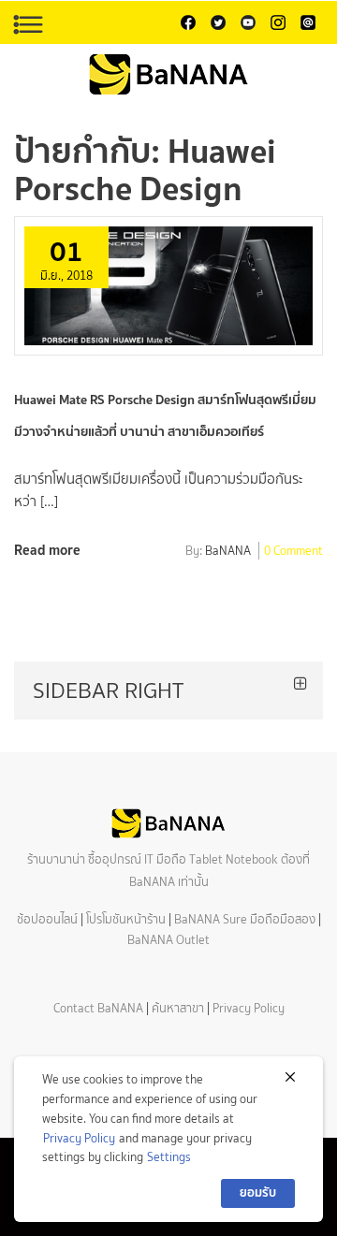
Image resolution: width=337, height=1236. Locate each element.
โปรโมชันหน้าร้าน (126, 919)
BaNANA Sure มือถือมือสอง (244, 919)
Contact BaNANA (98, 1008)
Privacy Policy (248, 1008)
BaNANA (228, 552)
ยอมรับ (258, 1192)
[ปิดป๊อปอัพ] (290, 1077)
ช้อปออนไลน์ (47, 919)
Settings (169, 1157)
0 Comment (293, 552)
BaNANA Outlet (168, 940)
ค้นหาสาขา (178, 1008)
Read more (47, 549)
